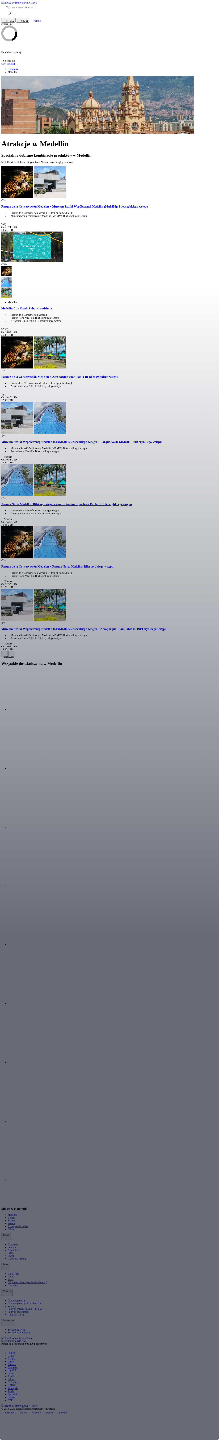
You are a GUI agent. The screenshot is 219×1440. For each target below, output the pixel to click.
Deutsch (12, 1364)
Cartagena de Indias (18, 1226)
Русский (12, 1394)
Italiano (11, 1379)
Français (12, 1373)
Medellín (12, 1214)
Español (12, 1370)
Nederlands (13, 1382)
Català (11, 1355)
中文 (10, 1400)
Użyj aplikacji (8, 63)
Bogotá (11, 1217)
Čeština (11, 1358)
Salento (11, 1229)
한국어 (11, 1376)
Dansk (11, 1361)
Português (13, 1388)
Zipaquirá (12, 1220)
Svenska (12, 1397)
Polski (11, 1391)
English (11, 1353)
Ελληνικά (12, 1367)
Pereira (11, 1223)
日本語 (11, 1385)
